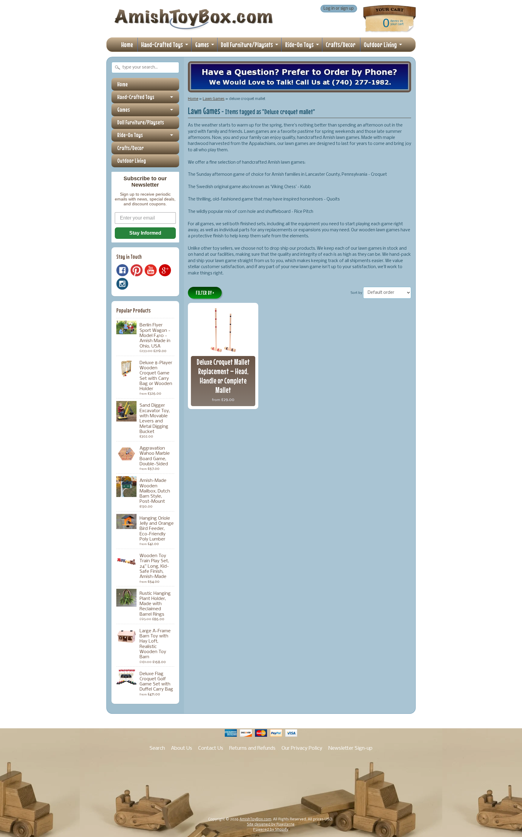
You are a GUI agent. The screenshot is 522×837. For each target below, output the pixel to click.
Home (127, 44)
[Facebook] (122, 270)
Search (157, 748)
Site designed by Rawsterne (271, 824)
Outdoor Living (380, 44)
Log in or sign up (339, 8)
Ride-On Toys (299, 44)
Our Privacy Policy (302, 748)
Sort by (356, 293)
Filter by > (205, 293)
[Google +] (165, 270)
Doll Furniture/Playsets (247, 44)
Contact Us (210, 748)
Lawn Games (213, 99)
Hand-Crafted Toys (162, 44)
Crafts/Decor (341, 44)
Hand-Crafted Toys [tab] (135, 97)
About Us (181, 748)
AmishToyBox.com (255, 819)
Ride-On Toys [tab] (130, 135)
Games (202, 44)
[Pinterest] (136, 270)
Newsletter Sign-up (350, 748)
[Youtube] (151, 270)
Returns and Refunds (252, 748)
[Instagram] (122, 284)
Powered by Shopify (270, 830)
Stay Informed (145, 233)
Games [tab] (123, 109)
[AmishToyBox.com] (193, 27)
